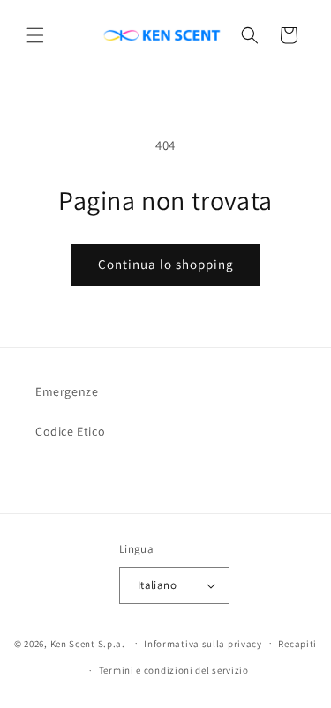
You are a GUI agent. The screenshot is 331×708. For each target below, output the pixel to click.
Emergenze (66, 391)
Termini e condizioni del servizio (174, 670)
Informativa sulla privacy (203, 643)
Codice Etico (70, 431)
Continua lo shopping (166, 264)
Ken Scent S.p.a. (87, 643)
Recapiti (297, 643)
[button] (35, 35)
